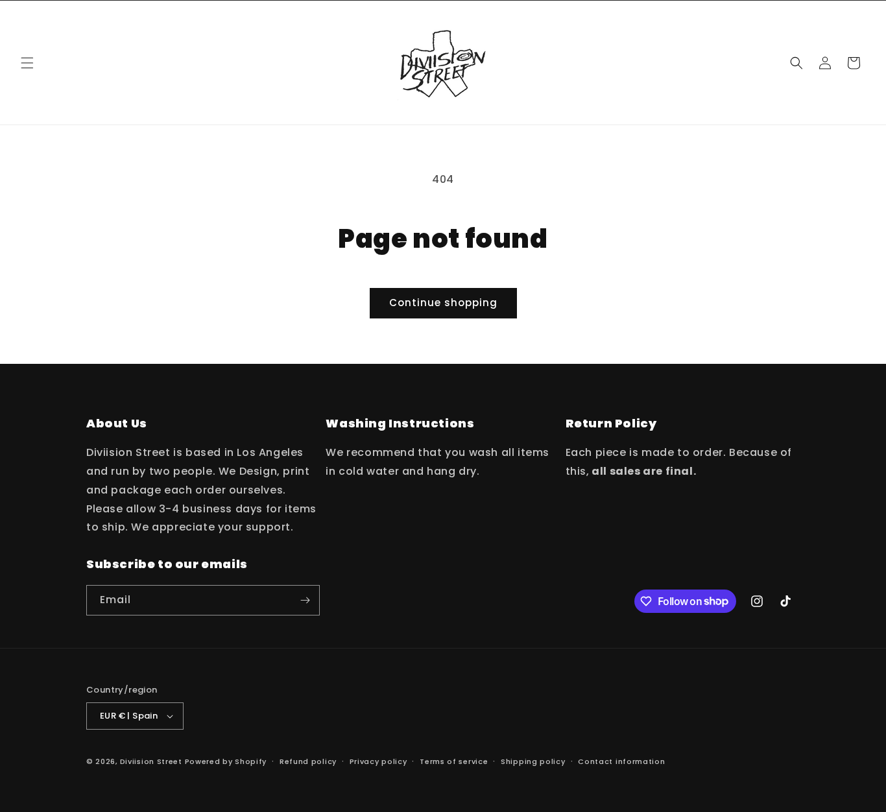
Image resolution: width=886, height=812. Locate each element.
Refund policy (308, 761)
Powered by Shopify (226, 761)
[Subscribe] (305, 600)
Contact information (621, 761)
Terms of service (454, 761)
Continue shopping (443, 302)
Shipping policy (533, 761)
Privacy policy (378, 761)
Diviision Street (151, 761)
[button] (27, 63)
